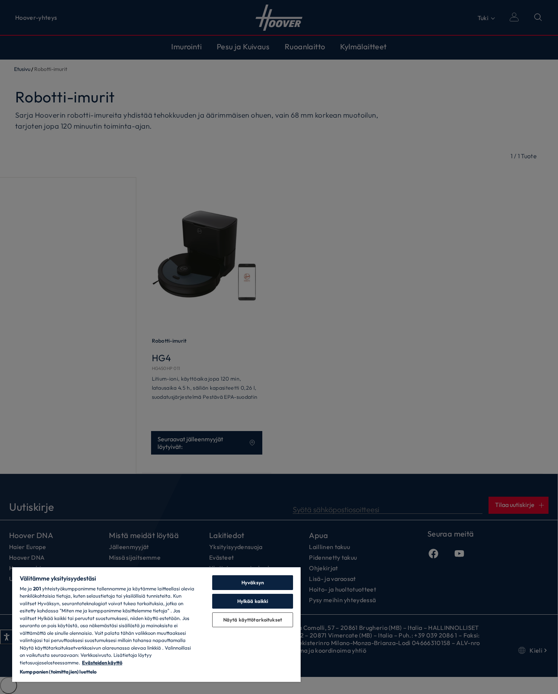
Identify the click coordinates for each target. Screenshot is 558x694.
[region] (156, 624)
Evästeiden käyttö (102, 662)
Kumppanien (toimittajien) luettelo (58, 672)
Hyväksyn (252, 582)
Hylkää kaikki (252, 601)
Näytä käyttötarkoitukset (252, 620)
